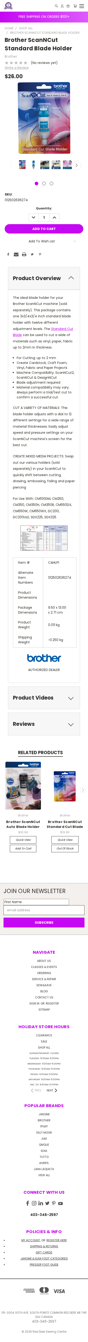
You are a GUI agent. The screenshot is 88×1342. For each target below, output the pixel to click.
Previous (11, 165)
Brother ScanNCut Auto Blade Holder (23, 824)
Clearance (44, 1035)
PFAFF (44, 1126)
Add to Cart (23, 848)
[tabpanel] (21, 165)
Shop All (44, 1047)
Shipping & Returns (44, 1246)
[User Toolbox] (62, 6)
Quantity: (44, 208)
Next (76, 165)
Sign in (34, 1003)
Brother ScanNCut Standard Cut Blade (65, 824)
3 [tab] (51, 183)
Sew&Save (44, 985)
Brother (44, 1120)
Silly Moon (44, 1132)
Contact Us (44, 997)
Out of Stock (65, 848)
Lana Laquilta (44, 1169)
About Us (44, 961)
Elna (44, 1151)
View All (44, 1175)
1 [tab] (36, 183)
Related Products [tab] (40, 752)
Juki (44, 1139)
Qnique (44, 1145)
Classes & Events (44, 967)
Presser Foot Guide (44, 1265)
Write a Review (17, 67)
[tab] (44, 278)
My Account (31, 1240)
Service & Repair (44, 979)
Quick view (23, 840)
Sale (44, 1041)
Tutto (44, 1157)
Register (52, 1003)
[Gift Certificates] (68, 6)
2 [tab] (44, 183)
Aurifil (44, 1163)
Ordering (44, 973)
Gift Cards (44, 1252)
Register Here (56, 1240)
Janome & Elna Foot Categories (44, 1258)
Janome (44, 1114)
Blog (44, 991)
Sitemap (44, 1010)
